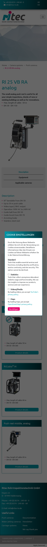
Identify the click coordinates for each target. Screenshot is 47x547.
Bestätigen (13, 309)
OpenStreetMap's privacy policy (20, 304)
